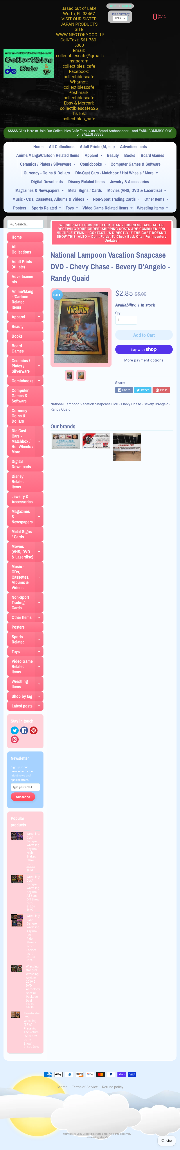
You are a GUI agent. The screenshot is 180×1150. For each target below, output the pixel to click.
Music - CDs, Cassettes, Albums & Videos (51, 200)
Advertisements (133, 146)
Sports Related (47, 208)
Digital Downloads (47, 181)
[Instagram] (15, 739)
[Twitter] (15, 730)
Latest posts (27, 707)
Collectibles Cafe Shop (95, 1133)
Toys (72, 208)
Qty (118, 313)
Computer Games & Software (135, 164)
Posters (19, 208)
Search (62, 1087)
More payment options (144, 360)
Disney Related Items (86, 181)
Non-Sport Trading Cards (117, 200)
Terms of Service (85, 1087)
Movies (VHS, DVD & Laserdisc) (137, 191)
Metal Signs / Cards (85, 190)
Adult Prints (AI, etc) (97, 146)
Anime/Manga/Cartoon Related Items (47, 155)
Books (129, 155)
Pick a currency (120, 14)
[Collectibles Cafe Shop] (29, 63)
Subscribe (23, 796)
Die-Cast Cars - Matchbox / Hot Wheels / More (117, 173)
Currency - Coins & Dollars (47, 173)
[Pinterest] (34, 730)
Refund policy (112, 1087)
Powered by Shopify (97, 1137)
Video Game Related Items (108, 208)
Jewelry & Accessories (129, 181)
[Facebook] (24, 730)
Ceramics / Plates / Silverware (48, 164)
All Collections (61, 146)
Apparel (94, 156)
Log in (112, 6)
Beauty (113, 155)
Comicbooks (93, 164)
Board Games (152, 155)
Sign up (126, 6)
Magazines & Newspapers (40, 191)
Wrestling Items (153, 208)
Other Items (157, 200)
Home (38, 146)
